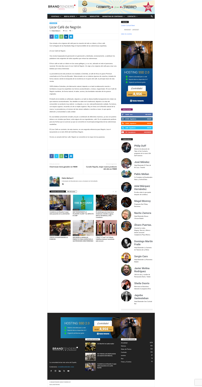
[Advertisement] (83, 144)
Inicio (51, 21)
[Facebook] (52, 37)
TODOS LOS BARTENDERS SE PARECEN (59, 238)
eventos (123, 355)
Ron (122, 358)
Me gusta (148, 114)
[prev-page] (113, 192)
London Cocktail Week (128, 25)
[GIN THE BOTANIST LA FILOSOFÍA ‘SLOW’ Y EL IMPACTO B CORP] (83, 202)
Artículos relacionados (57, 191)
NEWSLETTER (94, 16)
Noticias (123, 346)
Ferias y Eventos (126, 362)
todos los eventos (126, 34)
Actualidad (57, 21)
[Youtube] (69, 371)
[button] (151, 16)
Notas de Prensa (126, 349)
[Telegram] (71, 37)
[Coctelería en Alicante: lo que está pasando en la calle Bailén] (60, 202)
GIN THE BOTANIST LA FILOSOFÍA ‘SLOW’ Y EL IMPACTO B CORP (83, 213)
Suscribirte (147, 132)
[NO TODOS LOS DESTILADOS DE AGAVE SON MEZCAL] (90, 357)
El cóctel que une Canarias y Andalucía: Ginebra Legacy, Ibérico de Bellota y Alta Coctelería (105, 214)
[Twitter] (56, 37)
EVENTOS (83, 16)
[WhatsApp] (61, 37)
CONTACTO (132, 16)
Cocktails (124, 352)
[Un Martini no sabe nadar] (90, 347)
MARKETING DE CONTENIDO (112, 16)
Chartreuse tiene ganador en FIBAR (63, 167)
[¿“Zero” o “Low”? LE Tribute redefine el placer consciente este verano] (106, 228)
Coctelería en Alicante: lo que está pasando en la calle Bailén (60, 213)
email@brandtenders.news (66, 367)
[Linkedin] (66, 37)
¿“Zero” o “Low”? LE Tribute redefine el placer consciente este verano (105, 239)
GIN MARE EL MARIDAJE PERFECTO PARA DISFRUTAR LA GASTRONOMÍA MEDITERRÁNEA (83, 239)
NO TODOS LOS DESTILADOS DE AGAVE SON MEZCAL (106, 355)
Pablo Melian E (56, 31)
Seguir (149, 119)
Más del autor (71, 191)
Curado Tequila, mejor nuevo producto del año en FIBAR (101, 168)
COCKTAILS (55, 16)
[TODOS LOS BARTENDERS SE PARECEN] (60, 228)
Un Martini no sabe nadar (105, 344)
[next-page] (116, 192)
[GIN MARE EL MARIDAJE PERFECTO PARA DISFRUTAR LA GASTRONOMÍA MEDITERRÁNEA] (83, 228)
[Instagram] (56, 371)
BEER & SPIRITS (69, 16)
